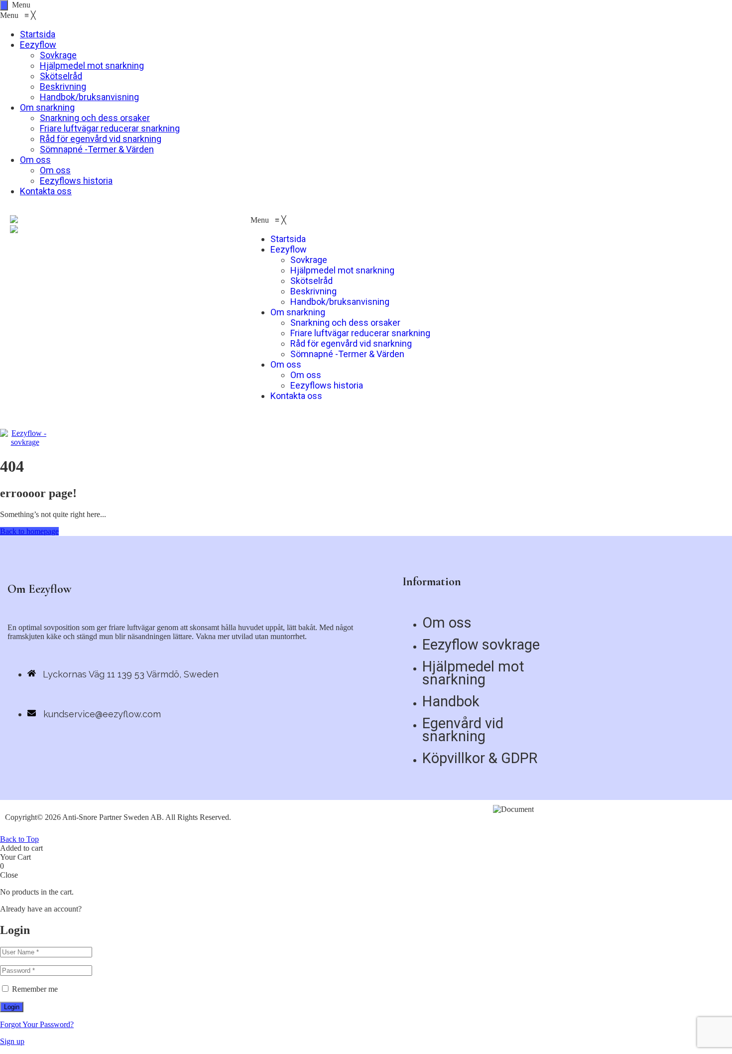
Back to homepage (29, 531)
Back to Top (19, 839)
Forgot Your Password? (37, 1024)
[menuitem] (37, 34)
